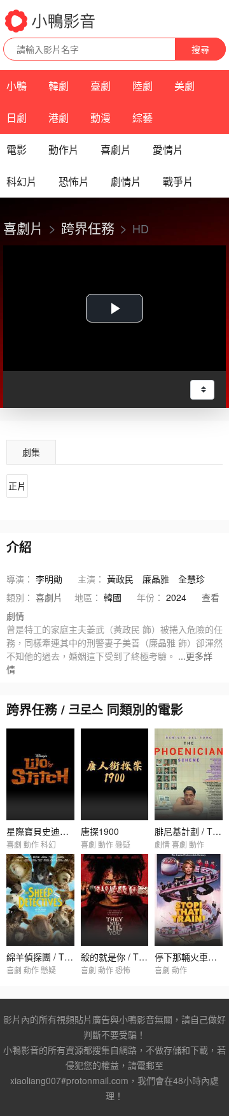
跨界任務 (87, 227)
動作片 (63, 149)
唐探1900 (100, 831)
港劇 (58, 117)
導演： (19, 578)
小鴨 (16, 85)
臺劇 (100, 85)
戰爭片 (178, 181)
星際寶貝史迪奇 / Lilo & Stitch (64, 831)
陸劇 (142, 85)
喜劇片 (116, 149)
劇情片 (126, 181)
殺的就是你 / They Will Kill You (141, 956)
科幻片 (21, 181)
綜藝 (142, 117)
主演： (91, 578)
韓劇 (58, 85)
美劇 (184, 85)
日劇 (16, 117)
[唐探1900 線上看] (115, 774)
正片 (17, 485)
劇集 (31, 452)
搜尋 (200, 49)
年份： (150, 597)
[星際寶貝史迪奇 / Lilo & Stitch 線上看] (40, 774)
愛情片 (168, 149)
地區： (87, 597)
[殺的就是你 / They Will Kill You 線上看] (115, 900)
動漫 (100, 117)
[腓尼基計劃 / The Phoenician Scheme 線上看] (189, 774)
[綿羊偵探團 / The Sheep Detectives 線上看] (40, 900)
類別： (19, 597)
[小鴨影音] (51, 21)
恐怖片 (74, 181)
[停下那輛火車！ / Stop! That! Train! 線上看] (189, 900)
